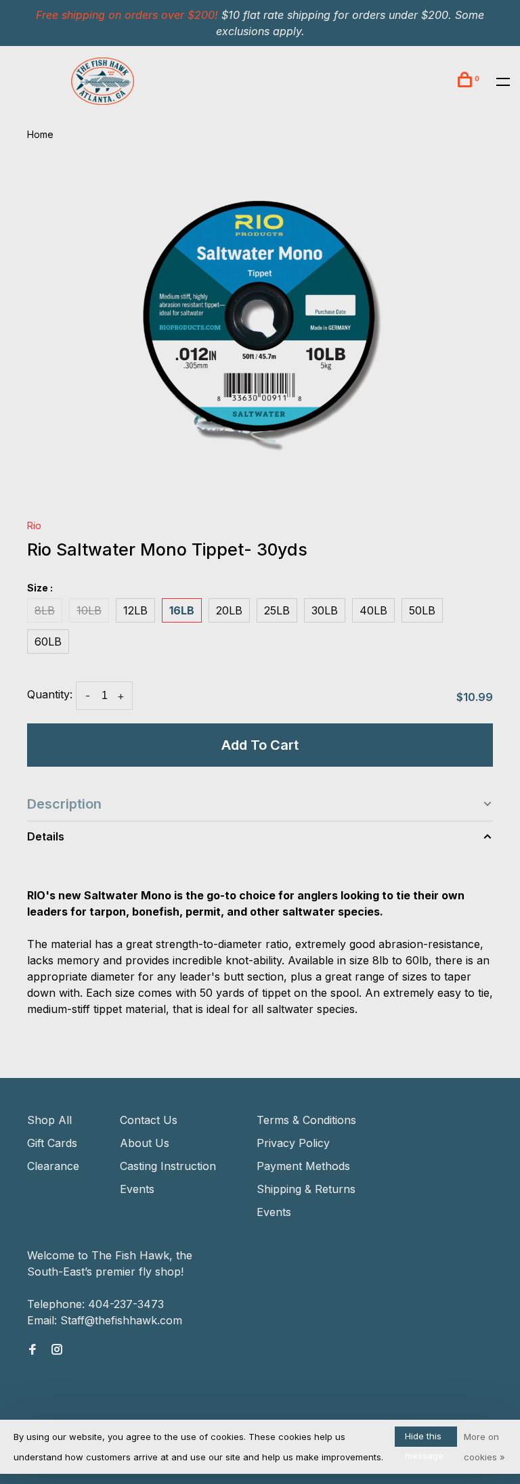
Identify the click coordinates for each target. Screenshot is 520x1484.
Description (64, 804)
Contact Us (148, 1120)
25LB (277, 610)
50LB (422, 610)
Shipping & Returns (306, 1189)
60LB (48, 641)
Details (45, 836)
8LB (45, 610)
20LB (229, 610)
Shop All (49, 1120)
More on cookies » (484, 1446)
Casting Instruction (168, 1166)
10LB (89, 610)
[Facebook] (32, 1350)
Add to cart (260, 745)
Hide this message (424, 1439)
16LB (181, 610)
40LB (373, 610)
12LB (135, 610)
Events (137, 1189)
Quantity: (49, 694)
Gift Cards (52, 1143)
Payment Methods (303, 1166)
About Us (144, 1143)
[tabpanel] (260, 330)
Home (40, 134)
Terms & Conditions (306, 1120)
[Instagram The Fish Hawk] (56, 1350)
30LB (324, 610)
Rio (34, 525)
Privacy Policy (293, 1143)
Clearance (53, 1166)
